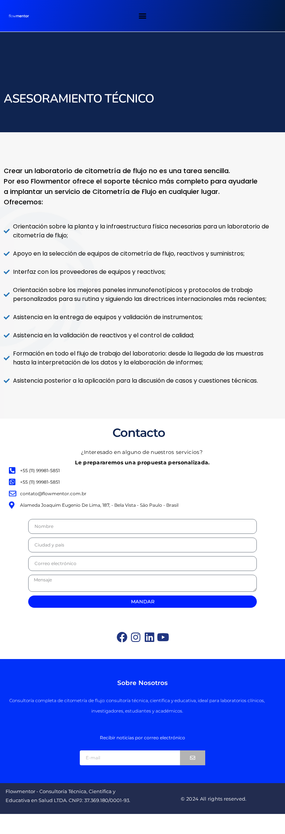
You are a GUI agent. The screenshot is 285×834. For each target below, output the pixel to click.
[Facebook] (122, 637)
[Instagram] (135, 637)
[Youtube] (163, 637)
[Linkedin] (149, 637)
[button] (142, 15)
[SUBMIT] (192, 757)
